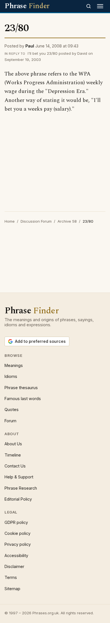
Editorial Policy (18, 499)
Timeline (13, 455)
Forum (10, 420)
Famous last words (23, 398)
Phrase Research (21, 488)
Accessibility (16, 555)
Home (10, 221)
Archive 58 (67, 221)
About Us (13, 443)
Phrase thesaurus (21, 387)
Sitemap (12, 588)
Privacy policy (18, 544)
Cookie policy (17, 533)
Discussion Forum (36, 221)
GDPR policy (16, 522)
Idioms (11, 376)
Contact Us (15, 466)
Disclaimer (14, 566)
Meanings (14, 365)
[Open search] (88, 6)
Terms (11, 577)
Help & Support (19, 476)
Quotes (12, 409)
